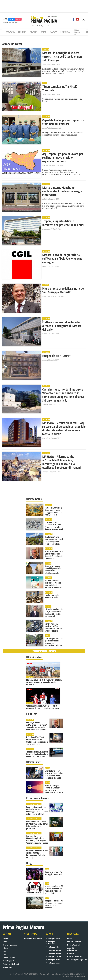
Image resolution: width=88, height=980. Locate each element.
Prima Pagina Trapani (53, 963)
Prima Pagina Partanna (54, 956)
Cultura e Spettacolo (10, 945)
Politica (33, 32)
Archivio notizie (8, 967)
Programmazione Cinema (33, 938)
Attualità (10, 32)
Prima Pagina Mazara (53, 953)
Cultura (53, 32)
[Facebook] (74, 19)
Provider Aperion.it (73, 945)
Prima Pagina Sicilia (53, 960)
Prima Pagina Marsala (53, 950)
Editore (69, 938)
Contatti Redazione (74, 942)
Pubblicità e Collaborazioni (72, 949)
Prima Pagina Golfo (52, 947)
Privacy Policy (71, 953)
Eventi (5, 951)
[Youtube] (77, 19)
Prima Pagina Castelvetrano (50, 943)
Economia (65, 32)
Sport (43, 32)
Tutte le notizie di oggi (11, 964)
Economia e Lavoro (9, 958)
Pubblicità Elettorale (74, 956)
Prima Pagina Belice (53, 938)
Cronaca (22, 32)
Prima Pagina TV (8, 961)
